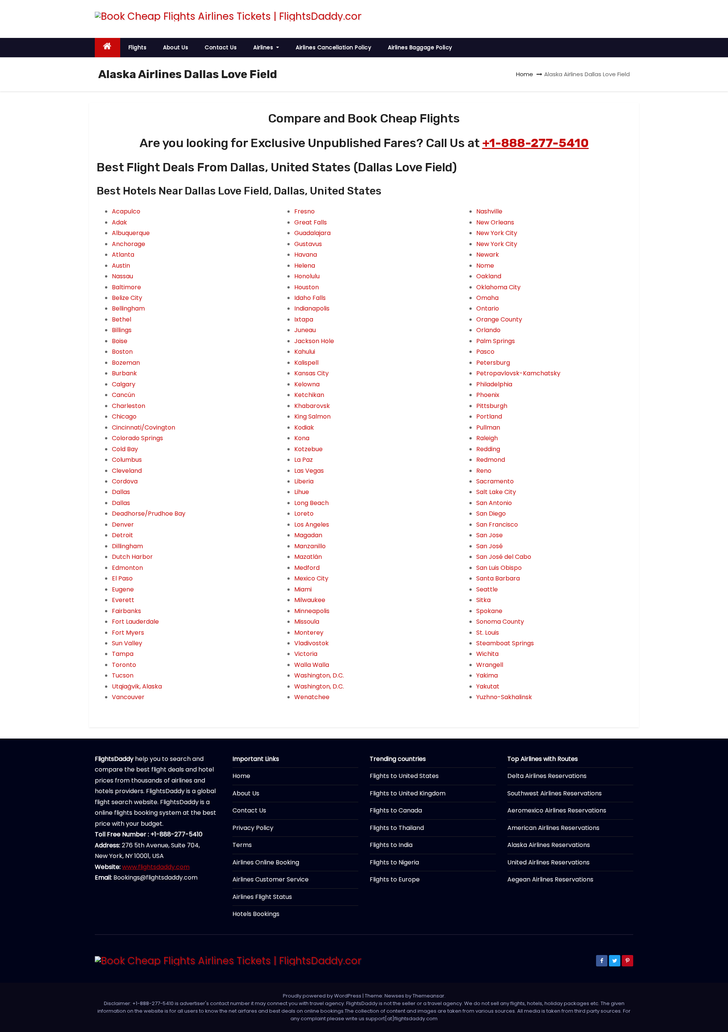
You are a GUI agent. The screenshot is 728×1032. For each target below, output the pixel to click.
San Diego (491, 513)
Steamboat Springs (505, 643)
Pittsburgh (491, 406)
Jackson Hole (314, 341)
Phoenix (487, 395)
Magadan (308, 535)
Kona (301, 438)
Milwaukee (309, 600)
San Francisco (497, 524)
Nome (485, 265)
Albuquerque (131, 233)
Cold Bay (125, 449)
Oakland (488, 276)
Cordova (125, 481)
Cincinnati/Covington (143, 427)
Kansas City (311, 373)
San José (489, 546)
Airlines (264, 47)
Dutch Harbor (132, 556)
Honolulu (307, 276)
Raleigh (487, 438)
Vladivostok (311, 643)
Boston (122, 351)
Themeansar (428, 995)
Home (524, 74)
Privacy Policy (252, 827)
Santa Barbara (498, 578)
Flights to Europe (395, 879)
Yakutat (487, 686)
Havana (305, 254)
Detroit (122, 535)
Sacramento (495, 481)
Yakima (487, 675)
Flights (138, 47)
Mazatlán (308, 556)
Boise (119, 341)
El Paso (122, 578)
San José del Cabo (503, 556)
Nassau (122, 276)
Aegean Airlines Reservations (550, 879)
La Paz (303, 459)
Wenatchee (311, 697)
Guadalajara (312, 233)
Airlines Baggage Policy (420, 47)
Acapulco (126, 211)
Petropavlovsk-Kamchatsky (518, 373)
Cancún (123, 395)
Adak (119, 222)
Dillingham (127, 546)
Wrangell (489, 664)
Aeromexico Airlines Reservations (556, 810)
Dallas (121, 492)
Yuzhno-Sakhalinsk (504, 697)
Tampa (122, 653)
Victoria (305, 653)
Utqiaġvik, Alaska (137, 686)
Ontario (487, 308)
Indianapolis (311, 308)
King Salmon (312, 416)
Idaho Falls (310, 297)
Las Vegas (309, 470)
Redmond (490, 459)
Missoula (306, 621)
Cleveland (127, 470)
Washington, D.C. (319, 675)
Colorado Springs (137, 438)
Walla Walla (311, 664)
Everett (123, 600)
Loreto (304, 513)
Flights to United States (404, 776)
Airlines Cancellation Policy (333, 47)
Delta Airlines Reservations (547, 776)
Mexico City (311, 578)
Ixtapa (303, 319)
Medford (307, 567)
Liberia (304, 481)
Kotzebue (308, 449)
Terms (242, 845)
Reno (483, 470)
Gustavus (308, 244)
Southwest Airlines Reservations (554, 793)
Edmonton (127, 567)
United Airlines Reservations (548, 862)
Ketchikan (309, 395)
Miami (303, 589)
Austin (121, 265)
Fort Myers (128, 632)
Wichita (487, 653)
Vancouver (128, 697)
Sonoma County (500, 621)
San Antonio (494, 503)
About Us (175, 47)
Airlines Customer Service (270, 879)
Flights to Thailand (397, 827)
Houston (306, 287)
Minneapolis (311, 611)
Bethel (121, 319)
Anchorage (128, 244)
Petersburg (493, 362)
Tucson (122, 675)
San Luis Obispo (499, 567)
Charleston (128, 406)
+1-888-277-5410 (535, 143)
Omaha (487, 297)
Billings (122, 330)
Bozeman (126, 362)
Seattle (487, 589)
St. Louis (487, 632)
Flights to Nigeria (394, 862)
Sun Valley (127, 643)
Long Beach (311, 503)
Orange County (499, 319)
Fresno (304, 211)
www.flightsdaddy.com (156, 867)
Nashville (489, 211)
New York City (496, 233)
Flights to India (391, 845)
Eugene (123, 589)
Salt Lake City (496, 492)
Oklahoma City (498, 287)
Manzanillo (310, 546)
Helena (304, 265)
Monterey (308, 632)
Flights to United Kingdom (408, 793)
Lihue (301, 492)
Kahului (304, 351)
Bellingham (128, 308)
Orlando (488, 330)
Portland (489, 416)
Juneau (305, 330)
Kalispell (306, 362)
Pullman (488, 427)
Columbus (127, 459)
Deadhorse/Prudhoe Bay (148, 513)
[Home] (107, 47)
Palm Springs (495, 341)
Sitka (483, 600)
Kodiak (304, 427)
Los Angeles (311, 524)
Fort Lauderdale (135, 621)
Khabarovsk (312, 406)
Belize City (127, 297)
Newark (487, 254)
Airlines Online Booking (265, 862)
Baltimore (126, 287)
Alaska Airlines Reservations (548, 845)
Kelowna (307, 384)
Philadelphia (494, 384)
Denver (123, 524)
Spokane (489, 611)
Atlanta (123, 254)
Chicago (124, 416)
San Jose (489, 535)
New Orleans (495, 222)
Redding (488, 449)
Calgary (123, 384)
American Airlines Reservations (553, 827)
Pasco (485, 351)
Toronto (124, 664)
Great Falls (310, 222)
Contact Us (221, 47)
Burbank (124, 373)
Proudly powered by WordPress (322, 995)
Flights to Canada (396, 810)
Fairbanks (126, 611)
